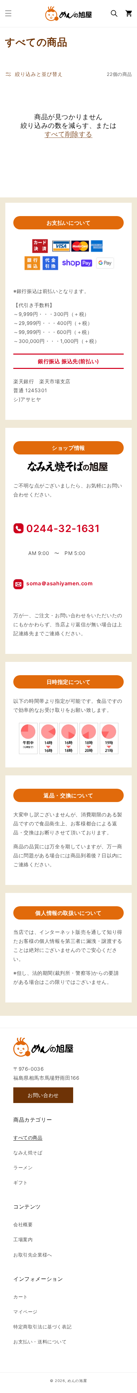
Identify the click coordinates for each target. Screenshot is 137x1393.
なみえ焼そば (28, 1152)
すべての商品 (28, 1137)
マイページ (25, 1311)
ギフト (20, 1182)
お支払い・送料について (40, 1341)
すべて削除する (68, 134)
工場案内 (23, 1239)
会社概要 (23, 1224)
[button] (8, 13)
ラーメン (23, 1167)
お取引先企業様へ (32, 1254)
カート (20, 1296)
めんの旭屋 (77, 1380)
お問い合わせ (43, 1095)
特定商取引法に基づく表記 (42, 1326)
